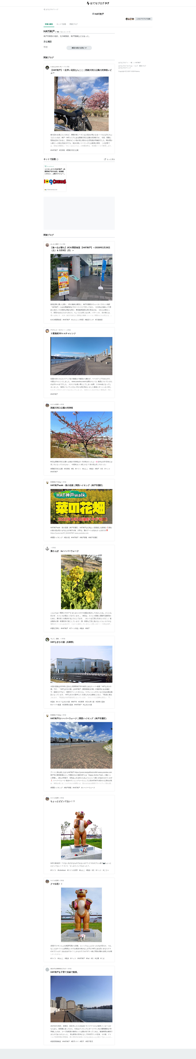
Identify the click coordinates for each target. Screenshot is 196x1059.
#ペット (107, 469)
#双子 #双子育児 (86, 1041)
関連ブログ (74, 24)
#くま (102, 958)
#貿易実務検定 (55, 1041)
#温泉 (52, 702)
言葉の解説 (49, 24)
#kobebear (62, 870)
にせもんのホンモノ (56, 66)
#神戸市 (74, 702)
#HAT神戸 (54, 150)
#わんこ (85, 469)
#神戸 (97, 469)
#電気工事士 (54, 628)
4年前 (62, 404)
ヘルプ (136, 66)
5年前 (54, 547)
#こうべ (106, 870)
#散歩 (91, 469)
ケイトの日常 (54, 404)
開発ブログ (142, 66)
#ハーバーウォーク (88, 788)
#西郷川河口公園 (72, 150)
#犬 (101, 469)
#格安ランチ (89, 320)
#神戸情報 (83, 537)
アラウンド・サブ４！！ (57, 330)
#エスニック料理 (77, 320)
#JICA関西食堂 (55, 320)
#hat (87, 958)
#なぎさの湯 (87, 705)
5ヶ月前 (66, 66)
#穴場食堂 (99, 320)
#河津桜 (62, 150)
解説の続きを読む (78, 48)
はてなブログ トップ (52, 9)
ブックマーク (49, 166)
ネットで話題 (61, 24)
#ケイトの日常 (72, 870)
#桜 (72, 469)
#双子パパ (74, 1041)
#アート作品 (73, 628)
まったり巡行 (54, 244)
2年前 (69, 330)
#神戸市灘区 (92, 537)
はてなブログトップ (124, 68)
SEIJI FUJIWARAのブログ (58, 968)
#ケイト (78, 469)
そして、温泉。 (55, 638)
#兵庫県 (81, 702)
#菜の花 (67, 537)
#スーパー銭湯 (55, 705)
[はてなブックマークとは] (57, 159)
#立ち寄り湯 (89, 702)
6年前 (69, 968)
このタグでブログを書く (143, 19)
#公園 (97, 958)
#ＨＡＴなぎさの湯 (63, 702)
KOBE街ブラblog (55, 482)
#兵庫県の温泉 (67, 705)
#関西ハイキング (56, 537)
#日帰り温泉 (100, 702)
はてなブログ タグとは (125, 66)
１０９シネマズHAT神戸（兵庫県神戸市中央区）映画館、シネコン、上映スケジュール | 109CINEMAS (55, 171)
